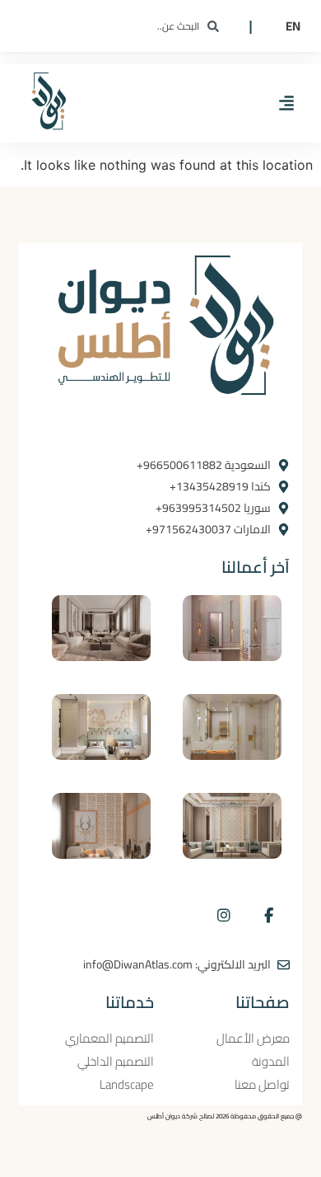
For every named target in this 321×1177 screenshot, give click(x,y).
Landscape (127, 1084)
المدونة (271, 1061)
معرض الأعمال (253, 1038)
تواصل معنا (262, 1084)
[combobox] (137, 26)
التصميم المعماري (109, 1038)
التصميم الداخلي (115, 1061)
